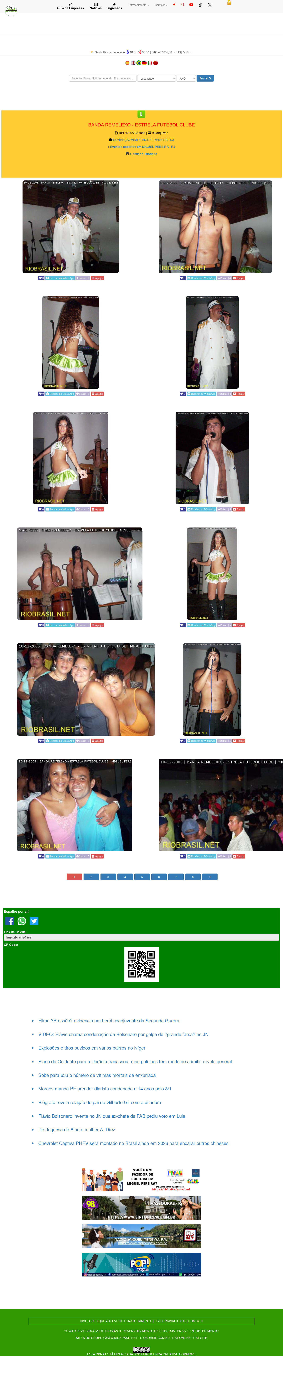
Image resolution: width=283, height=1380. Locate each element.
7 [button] (176, 877)
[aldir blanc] (142, 1179)
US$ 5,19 (182, 52)
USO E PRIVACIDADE (170, 1321)
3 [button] (108, 877)
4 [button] (125, 877)
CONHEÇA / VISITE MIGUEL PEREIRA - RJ (143, 140)
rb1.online (181, 1338)
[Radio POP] (142, 1264)
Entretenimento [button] (137, 5)
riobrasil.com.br (155, 1338)
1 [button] (74, 877)
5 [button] (142, 877)
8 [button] (193, 877)
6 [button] (159, 877)
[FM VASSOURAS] (142, 1207)
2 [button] (91, 877)
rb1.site (200, 1338)
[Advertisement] (141, 96)
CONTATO (195, 1321)
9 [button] (210, 877)
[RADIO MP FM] (142, 1236)
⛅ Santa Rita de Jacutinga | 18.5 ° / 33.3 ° (120, 52)
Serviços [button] (160, 5)
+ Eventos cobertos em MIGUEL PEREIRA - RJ (141, 146)
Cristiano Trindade (143, 154)
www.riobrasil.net (121, 1338)
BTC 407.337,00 (162, 52)
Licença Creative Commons (171, 1354)
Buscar (204, 78)
